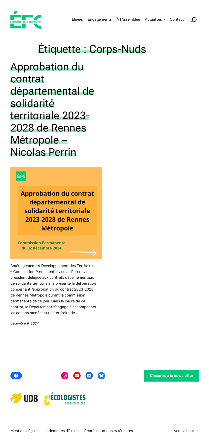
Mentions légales (24, 431)
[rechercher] (194, 20)
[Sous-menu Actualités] (164, 19)
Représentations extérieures (108, 431)
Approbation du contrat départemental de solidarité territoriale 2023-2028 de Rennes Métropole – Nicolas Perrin (52, 110)
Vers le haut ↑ (186, 431)
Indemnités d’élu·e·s (62, 431)
